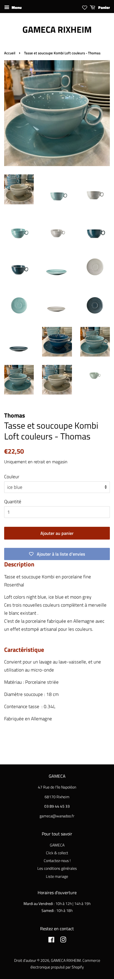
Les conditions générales (57, 868)
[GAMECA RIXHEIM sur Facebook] (51, 941)
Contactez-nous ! (57, 861)
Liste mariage (57, 876)
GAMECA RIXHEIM (57, 29)
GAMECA (57, 845)
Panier (103, 7)
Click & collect (57, 853)
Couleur (11, 476)
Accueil (9, 53)
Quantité (12, 501)
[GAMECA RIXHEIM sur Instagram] (63, 941)
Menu (16, 7)
